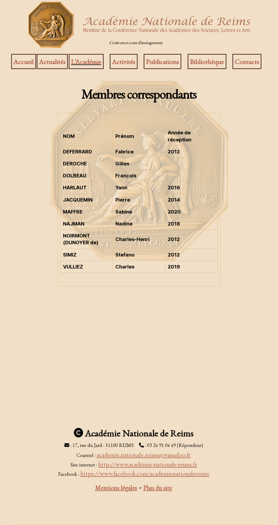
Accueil (24, 61)
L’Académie (86, 61)
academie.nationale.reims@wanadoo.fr (144, 455)
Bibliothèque (207, 61)
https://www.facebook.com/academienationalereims (144, 474)
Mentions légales (116, 488)
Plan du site (157, 488)
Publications (162, 61)
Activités (123, 61)
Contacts (247, 61)
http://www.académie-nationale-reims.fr (147, 464)
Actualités (52, 61)
